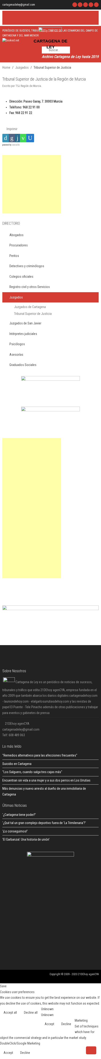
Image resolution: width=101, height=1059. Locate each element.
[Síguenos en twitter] (80, 4)
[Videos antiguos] (91, 4)
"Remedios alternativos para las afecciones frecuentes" (39, 755)
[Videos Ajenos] (96, 4)
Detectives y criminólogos (26, 266)
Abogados (16, 235)
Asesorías (16, 354)
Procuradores (18, 245)
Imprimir (11, 129)
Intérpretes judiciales (23, 334)
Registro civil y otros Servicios (29, 287)
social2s (16, 145)
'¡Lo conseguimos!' (15, 831)
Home (6, 67)
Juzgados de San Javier (25, 323)
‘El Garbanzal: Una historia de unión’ (26, 839)
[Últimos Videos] (85, 4)
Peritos (14, 256)
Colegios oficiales (21, 276)
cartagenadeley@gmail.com (18, 4)
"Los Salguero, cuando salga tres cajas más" (32, 772)
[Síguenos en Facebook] (74, 4)
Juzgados (16, 297)
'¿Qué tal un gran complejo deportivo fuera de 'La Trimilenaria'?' (44, 823)
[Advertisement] (31, 184)
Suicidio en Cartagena (16, 764)
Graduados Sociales (22, 365)
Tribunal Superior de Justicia (33, 314)
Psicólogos (17, 344)
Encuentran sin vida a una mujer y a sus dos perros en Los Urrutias (46, 780)
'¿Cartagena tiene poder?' (19, 815)
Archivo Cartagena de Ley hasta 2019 (70, 56)
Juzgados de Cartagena (30, 307)
